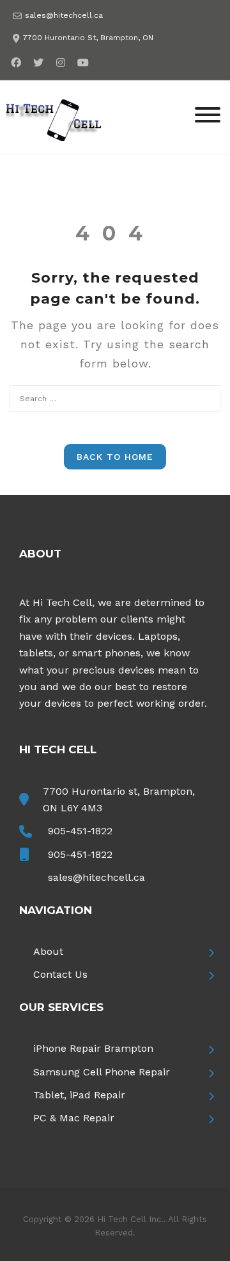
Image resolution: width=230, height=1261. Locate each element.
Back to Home (115, 457)
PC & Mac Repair (73, 1118)
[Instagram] (60, 62)
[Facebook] (16, 62)
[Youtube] (83, 62)
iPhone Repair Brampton (93, 1048)
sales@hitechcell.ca (64, 15)
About (48, 951)
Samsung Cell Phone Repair (101, 1072)
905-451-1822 (80, 831)
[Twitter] (38, 62)
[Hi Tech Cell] (54, 116)
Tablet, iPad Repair (79, 1095)
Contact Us (60, 974)
